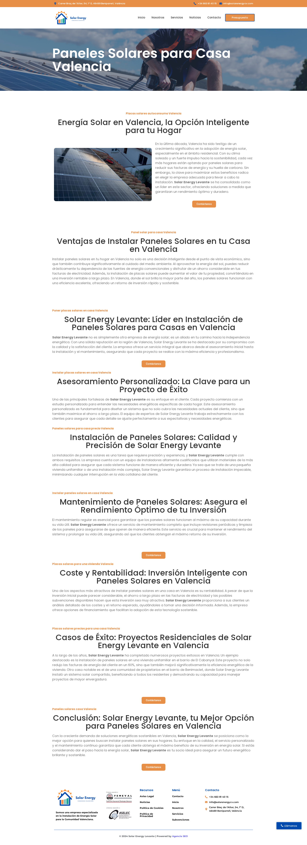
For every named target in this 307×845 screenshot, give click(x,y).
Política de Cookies (151, 808)
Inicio (141, 17)
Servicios (177, 17)
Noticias (195, 17)
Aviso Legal (147, 796)
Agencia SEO (180, 836)
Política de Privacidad (146, 815)
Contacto (214, 17)
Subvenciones (180, 819)
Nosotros (158, 17)
